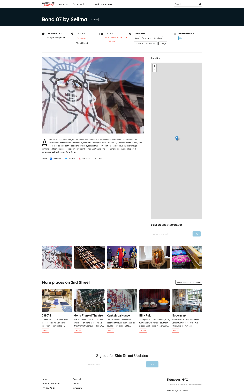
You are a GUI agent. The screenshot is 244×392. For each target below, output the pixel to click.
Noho (181, 38)
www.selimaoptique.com (116, 37)
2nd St (45, 330)
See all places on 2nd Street (189, 282)
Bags (136, 38)
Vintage (162, 43)
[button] (176, 138)
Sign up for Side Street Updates (122, 355)
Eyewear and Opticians (152, 38)
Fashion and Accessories (145, 43)
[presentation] (187, 4)
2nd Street (81, 38)
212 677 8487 (110, 41)
